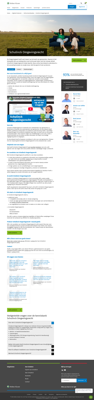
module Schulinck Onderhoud (19, 202)
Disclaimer (51, 394)
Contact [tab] (19, 69)
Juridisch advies (46, 7)
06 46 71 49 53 (79, 114)
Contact (27, 382)
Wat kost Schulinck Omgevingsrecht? (19, 353)
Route (26, 379)
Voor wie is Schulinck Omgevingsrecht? (20, 322)
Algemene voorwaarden (61, 394)
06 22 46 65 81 (80, 101)
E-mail (78, 98)
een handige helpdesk (34, 147)
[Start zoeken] (81, 3)
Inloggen (72, 6)
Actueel (22, 7)
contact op (27, 250)
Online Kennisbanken (29, 13)
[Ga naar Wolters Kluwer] (13, 387)
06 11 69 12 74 (79, 127)
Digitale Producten (17, 13)
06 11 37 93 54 (79, 141)
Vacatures (28, 375)
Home (8, 7)
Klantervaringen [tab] (28, 69)
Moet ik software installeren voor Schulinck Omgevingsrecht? (27, 349)
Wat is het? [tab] (11, 69)
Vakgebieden (15, 7)
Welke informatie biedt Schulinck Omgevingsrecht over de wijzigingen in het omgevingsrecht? (30, 345)
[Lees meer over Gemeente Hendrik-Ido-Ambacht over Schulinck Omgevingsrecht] (18, 296)
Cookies (40, 394)
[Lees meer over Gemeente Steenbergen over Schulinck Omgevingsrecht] (42, 282)
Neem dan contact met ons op (15, 241)
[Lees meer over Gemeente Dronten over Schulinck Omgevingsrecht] (18, 266)
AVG (45, 394)
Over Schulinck (29, 372)
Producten (29, 7)
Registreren (82, 6)
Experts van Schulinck (31, 369)
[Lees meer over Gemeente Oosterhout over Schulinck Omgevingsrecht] (18, 282)
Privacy (34, 394)
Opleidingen (37, 7)
